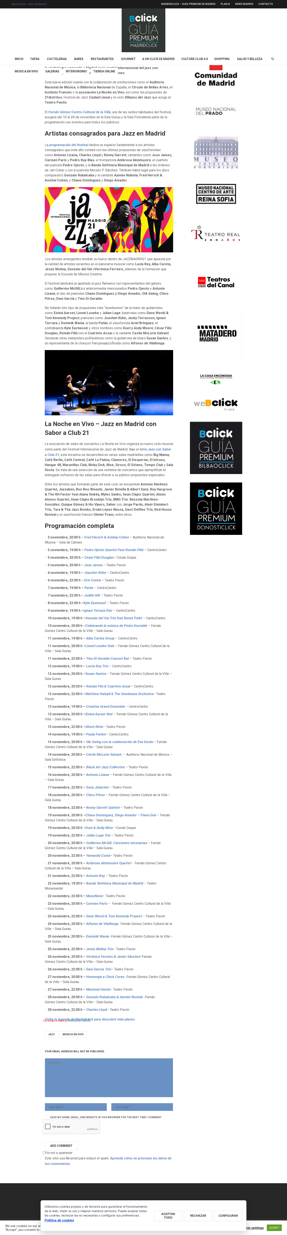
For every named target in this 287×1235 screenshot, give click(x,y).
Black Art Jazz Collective (106, 767)
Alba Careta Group (100, 638)
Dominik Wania (98, 936)
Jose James (93, 565)
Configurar (228, 1215)
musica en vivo (73, 1034)
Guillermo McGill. (116, 843)
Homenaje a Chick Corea (105, 977)
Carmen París (97, 903)
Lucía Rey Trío (97, 666)
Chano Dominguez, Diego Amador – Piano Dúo (121, 815)
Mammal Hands (98, 989)
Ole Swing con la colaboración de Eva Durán (119, 742)
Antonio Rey (96, 876)
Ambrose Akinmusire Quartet (108, 863)
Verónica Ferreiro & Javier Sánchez (113, 956)
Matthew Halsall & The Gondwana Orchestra (119, 694)
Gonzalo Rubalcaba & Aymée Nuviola (115, 997)
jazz (51, 1034)
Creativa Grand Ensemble (105, 706)
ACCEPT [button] (274, 1227)
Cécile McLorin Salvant (104, 754)
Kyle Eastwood (94, 603)
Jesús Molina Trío (99, 949)
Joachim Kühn (95, 572)
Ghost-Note (94, 727)
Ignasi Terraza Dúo (97, 610)
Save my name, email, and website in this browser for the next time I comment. (106, 1117)
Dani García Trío (98, 969)
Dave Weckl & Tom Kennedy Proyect (114, 916)
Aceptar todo (168, 1215)
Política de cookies (59, 1220)
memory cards (79, 1020)
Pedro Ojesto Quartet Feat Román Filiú (114, 550)
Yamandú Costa (98, 855)
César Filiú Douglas (99, 557)
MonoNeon (94, 896)
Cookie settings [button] (252, 1228)
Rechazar (198, 1215)
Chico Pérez (95, 795)
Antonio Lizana (97, 775)
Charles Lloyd (96, 1009)
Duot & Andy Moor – (100, 828)
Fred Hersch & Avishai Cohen (106, 537)
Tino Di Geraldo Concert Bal (108, 658)
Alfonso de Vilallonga (102, 924)
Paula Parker (96, 734)
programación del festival (68, 145)
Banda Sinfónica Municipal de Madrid (114, 883)
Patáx (88, 588)
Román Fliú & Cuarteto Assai (108, 686)
